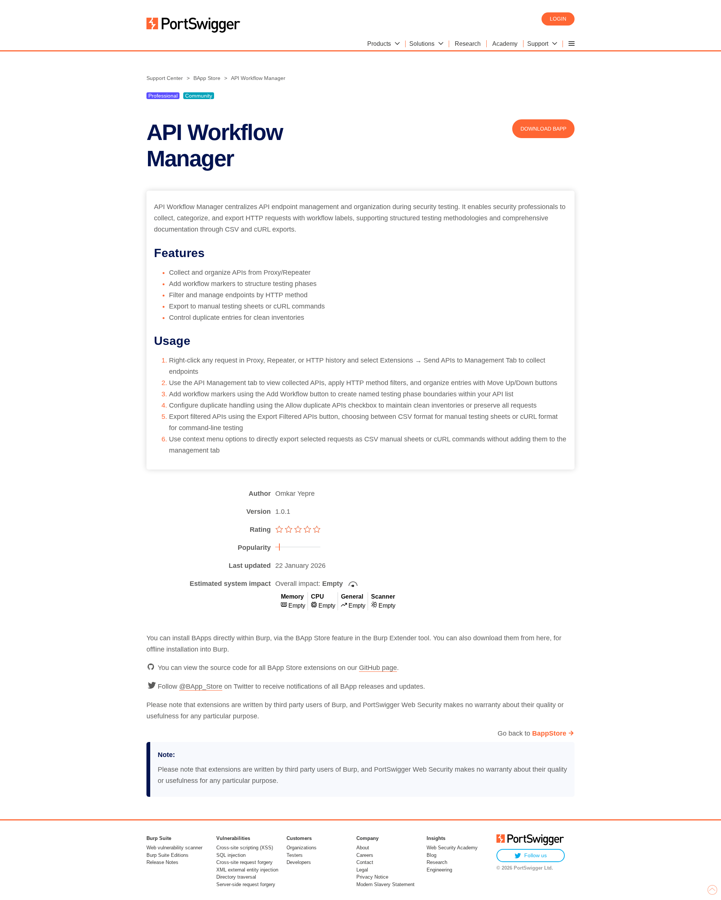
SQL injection (231, 855)
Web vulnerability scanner (174, 847)
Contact (364, 862)
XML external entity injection (247, 870)
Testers (295, 855)
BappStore (549, 733)
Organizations (302, 847)
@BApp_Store (200, 686)
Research (437, 862)
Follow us (535, 855)
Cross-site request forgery (244, 862)
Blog (431, 855)
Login (558, 19)
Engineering (439, 870)
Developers (299, 862)
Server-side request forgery (245, 884)
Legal (362, 870)
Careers (364, 855)
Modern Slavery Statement (385, 884)
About (362, 847)
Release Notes (162, 862)
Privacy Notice (372, 877)
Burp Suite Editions (167, 855)
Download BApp (543, 129)
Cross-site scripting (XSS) (244, 847)
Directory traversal (236, 877)
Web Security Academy (452, 847)
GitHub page (378, 667)
